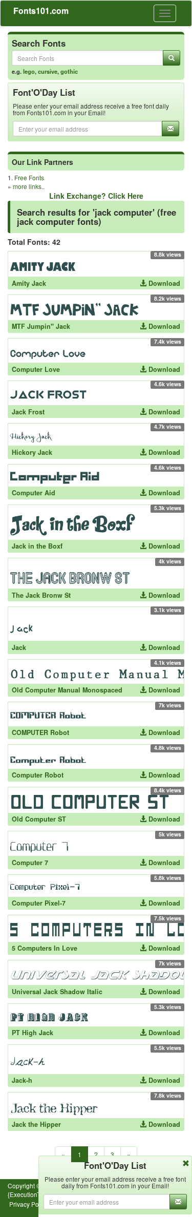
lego (29, 71)
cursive (47, 71)
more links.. (29, 186)
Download (163, 283)
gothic (69, 71)
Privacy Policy (28, 1204)
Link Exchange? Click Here (96, 196)
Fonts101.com (41, 10)
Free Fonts (29, 177)
